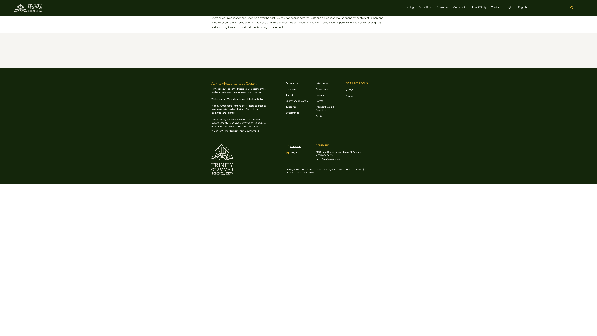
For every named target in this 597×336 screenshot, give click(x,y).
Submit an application (297, 100)
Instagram (295, 146)
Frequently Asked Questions (325, 108)
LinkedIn (294, 152)
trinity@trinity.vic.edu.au (328, 158)
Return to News (304, 56)
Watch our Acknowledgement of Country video (235, 130)
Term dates (291, 94)
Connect (349, 96)
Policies (320, 94)
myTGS (349, 90)
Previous (263, 56)
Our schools (292, 83)
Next (342, 56)
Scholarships (292, 112)
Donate (319, 100)
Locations (291, 89)
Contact (320, 116)
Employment (322, 89)
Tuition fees (292, 106)
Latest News (322, 83)
